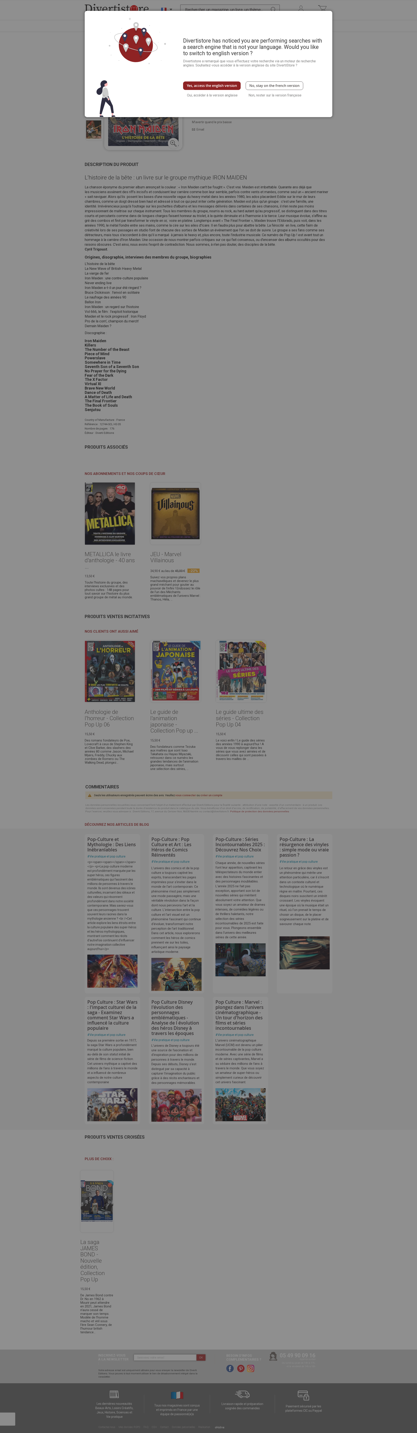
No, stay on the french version (274, 85)
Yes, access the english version (212, 85)
